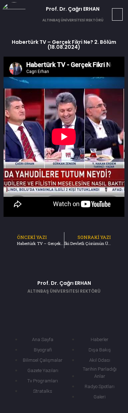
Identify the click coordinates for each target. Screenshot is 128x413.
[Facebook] (32, 306)
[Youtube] (75, 306)
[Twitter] (53, 306)
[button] (117, 14)
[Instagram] (96, 306)
